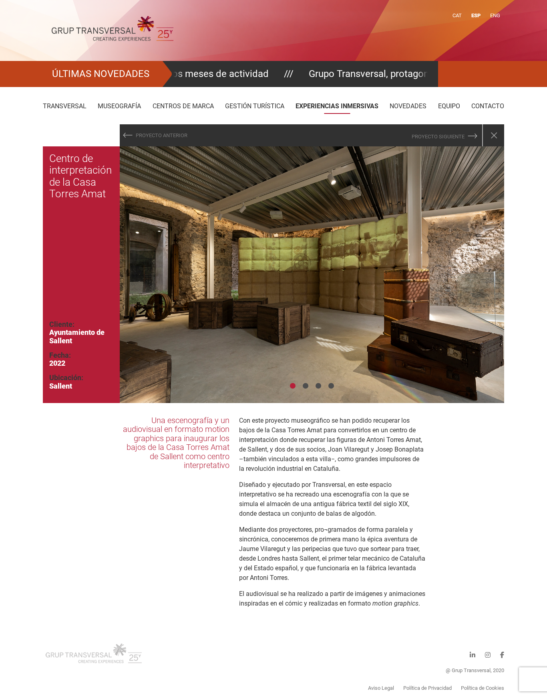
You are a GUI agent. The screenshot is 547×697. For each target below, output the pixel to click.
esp (476, 15)
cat (457, 15)
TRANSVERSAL (64, 106)
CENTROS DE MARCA (183, 106)
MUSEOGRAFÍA (119, 106)
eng (495, 15)
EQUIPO (449, 106)
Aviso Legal (381, 688)
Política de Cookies (482, 688)
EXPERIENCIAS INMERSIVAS (337, 106)
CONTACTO (487, 106)
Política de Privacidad (427, 688)
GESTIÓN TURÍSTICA (254, 106)
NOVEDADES (408, 106)
